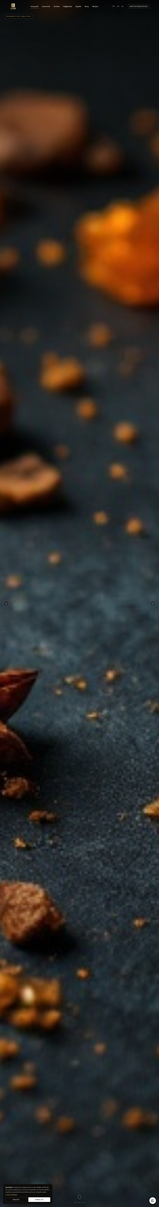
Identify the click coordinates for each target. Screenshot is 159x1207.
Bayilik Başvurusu (139, 6)
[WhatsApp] (152, 1200)
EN (118, 6)
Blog (87, 6)
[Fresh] (81, 1202)
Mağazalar (67, 6)
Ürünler (56, 6)
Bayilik (78, 6)
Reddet (16, 1200)
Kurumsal (46, 6)
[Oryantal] (74, 1202)
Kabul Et (39, 1200)
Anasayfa (34, 6)
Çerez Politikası (11, 1194)
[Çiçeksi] (77, 1202)
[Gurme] (84, 1202)
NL (123, 6)
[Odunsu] (79, 1202)
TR (113, 6)
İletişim (95, 6)
